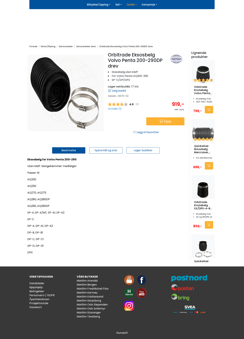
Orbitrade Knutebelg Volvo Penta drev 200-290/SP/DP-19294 (202, 90)
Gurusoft (122, 333)
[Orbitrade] (176, 59)
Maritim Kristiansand (90, 296)
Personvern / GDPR (42, 295)
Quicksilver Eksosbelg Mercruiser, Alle (201, 149)
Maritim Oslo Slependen (92, 304)
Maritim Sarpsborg (89, 300)
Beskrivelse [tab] (68, 150)
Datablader (36, 283)
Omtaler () (115, 108)
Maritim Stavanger (89, 312)
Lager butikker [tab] (143, 150)
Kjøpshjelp (36, 287)
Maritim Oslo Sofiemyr (91, 308)
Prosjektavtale (38, 303)
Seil (117, 4)
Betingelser (36, 291)
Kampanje (148, 4)
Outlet (131, 4)
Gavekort (35, 307)
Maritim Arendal (87, 281)
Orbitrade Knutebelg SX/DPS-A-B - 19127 (202, 205)
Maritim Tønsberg (88, 316)
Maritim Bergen (87, 285)
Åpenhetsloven (39, 299)
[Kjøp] (209, 109)
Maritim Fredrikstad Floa (92, 289)
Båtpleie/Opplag (97, 4)
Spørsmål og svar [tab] (106, 150)
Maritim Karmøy (87, 293)
